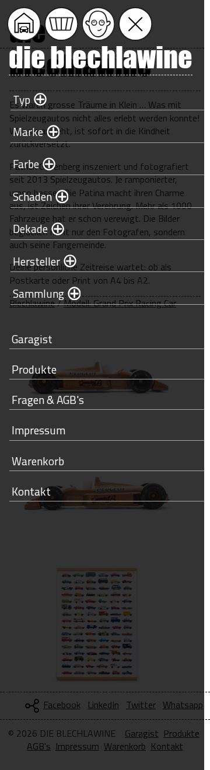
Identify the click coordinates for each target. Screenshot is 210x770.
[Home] (24, 24)
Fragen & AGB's (48, 399)
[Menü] (135, 24)
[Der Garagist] (99, 24)
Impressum (38, 429)
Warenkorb (38, 460)
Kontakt (31, 491)
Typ (21, 99)
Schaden (32, 196)
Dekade (30, 228)
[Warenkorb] (61, 24)
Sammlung (38, 293)
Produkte (34, 369)
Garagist (32, 338)
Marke (28, 131)
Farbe (26, 163)
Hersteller (36, 261)
